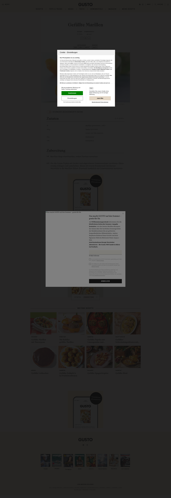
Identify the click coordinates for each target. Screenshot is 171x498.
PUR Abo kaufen (100, 98)
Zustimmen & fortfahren (72, 93)
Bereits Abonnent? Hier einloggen (100, 102)
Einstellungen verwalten (72, 98)
